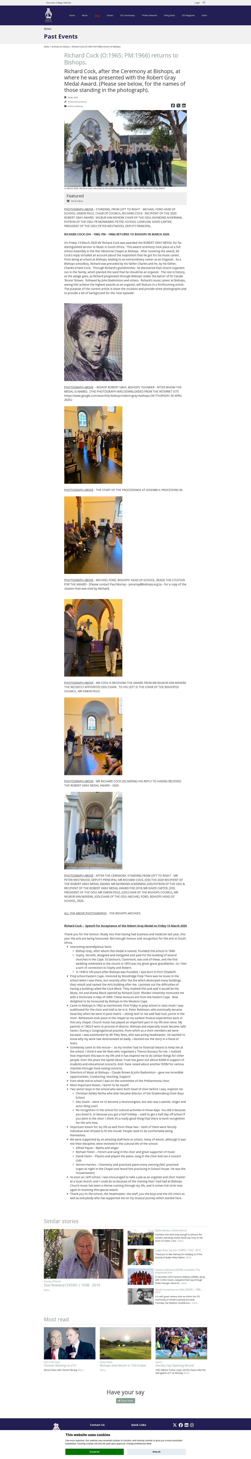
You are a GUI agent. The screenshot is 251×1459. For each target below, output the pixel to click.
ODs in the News (52, 1362)
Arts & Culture (77, 201)
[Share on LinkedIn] (184, 106)
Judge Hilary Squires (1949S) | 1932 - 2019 (178, 1250)
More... (47, 1290)
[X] (175, 1425)
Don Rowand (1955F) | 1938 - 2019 (72, 1285)
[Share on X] (178, 106)
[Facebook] (181, 1425)
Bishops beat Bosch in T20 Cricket (123, 1365)
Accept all (94, 1452)
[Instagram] (192, 1425)
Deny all (156, 1452)
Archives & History (60, 46)
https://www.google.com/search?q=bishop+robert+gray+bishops (106, 396)
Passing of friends (52, 1281)
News (46, 46)
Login (197, 2)
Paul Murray (81, 102)
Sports (159, 1362)
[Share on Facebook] (173, 106)
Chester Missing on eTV (60, 1365)
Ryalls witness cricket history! (171, 1230)
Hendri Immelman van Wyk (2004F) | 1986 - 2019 (178, 1291)
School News (106, 1362)
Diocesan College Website (58, 2)
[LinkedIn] (186, 1425)
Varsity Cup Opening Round (175, 1365)
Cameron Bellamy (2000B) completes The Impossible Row (177, 1271)
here (149, 1443)
